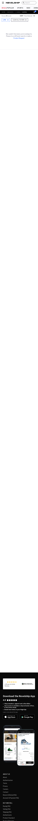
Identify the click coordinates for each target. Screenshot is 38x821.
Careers (5, 789)
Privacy (5, 786)
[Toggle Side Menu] (3, 2)
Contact (5, 792)
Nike (28, 8)
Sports (20, 8)
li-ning (17, 12)
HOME (3, 12)
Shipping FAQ (7, 812)
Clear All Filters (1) (20, 20)
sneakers (10, 12)
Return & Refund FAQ (10, 795)
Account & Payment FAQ (11, 798)
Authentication (8, 780)
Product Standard (9, 818)
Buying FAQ (6, 806)
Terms (5, 783)
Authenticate (7, 815)
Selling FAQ (6, 809)
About (5, 777)
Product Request (19, 38)
